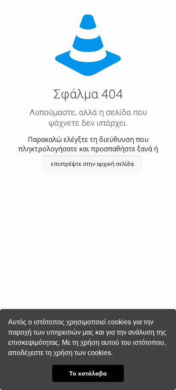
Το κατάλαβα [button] (88, 373)
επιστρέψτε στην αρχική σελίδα (92, 164)
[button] (115, 353)
